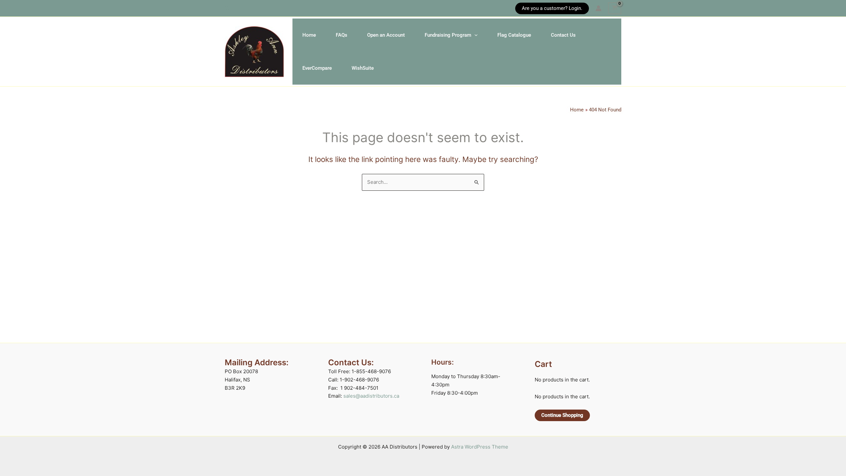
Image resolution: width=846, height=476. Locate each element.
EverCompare (317, 68)
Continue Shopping (562, 415)
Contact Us (563, 35)
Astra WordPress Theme (479, 447)
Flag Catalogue (514, 35)
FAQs (341, 35)
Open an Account (386, 35)
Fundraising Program (448, 35)
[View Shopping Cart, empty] (614, 8)
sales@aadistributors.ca (371, 396)
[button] (228, 8)
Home (309, 35)
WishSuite (363, 68)
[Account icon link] (598, 8)
